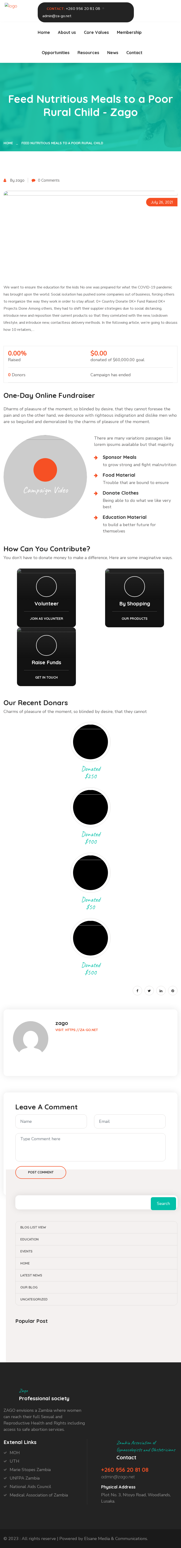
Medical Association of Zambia (39, 1495)
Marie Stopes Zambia (30, 1469)
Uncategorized (34, 1299)
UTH (14, 1461)
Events (26, 1251)
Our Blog (28, 1287)
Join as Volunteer (46, 618)
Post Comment (40, 1172)
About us (67, 32)
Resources (88, 52)
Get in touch (46, 677)
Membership (129, 32)
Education (29, 1239)
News (112, 52)
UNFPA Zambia (25, 1478)
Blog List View (33, 1227)
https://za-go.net (81, 1030)
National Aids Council (30, 1486)
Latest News (31, 1275)
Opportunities (56, 52)
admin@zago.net (118, 1477)
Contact (134, 52)
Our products (135, 618)
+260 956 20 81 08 (83, 8)
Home (44, 32)
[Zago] (11, 5)
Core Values (96, 32)
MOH (15, 1453)
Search (163, 1203)
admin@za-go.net (56, 16)
